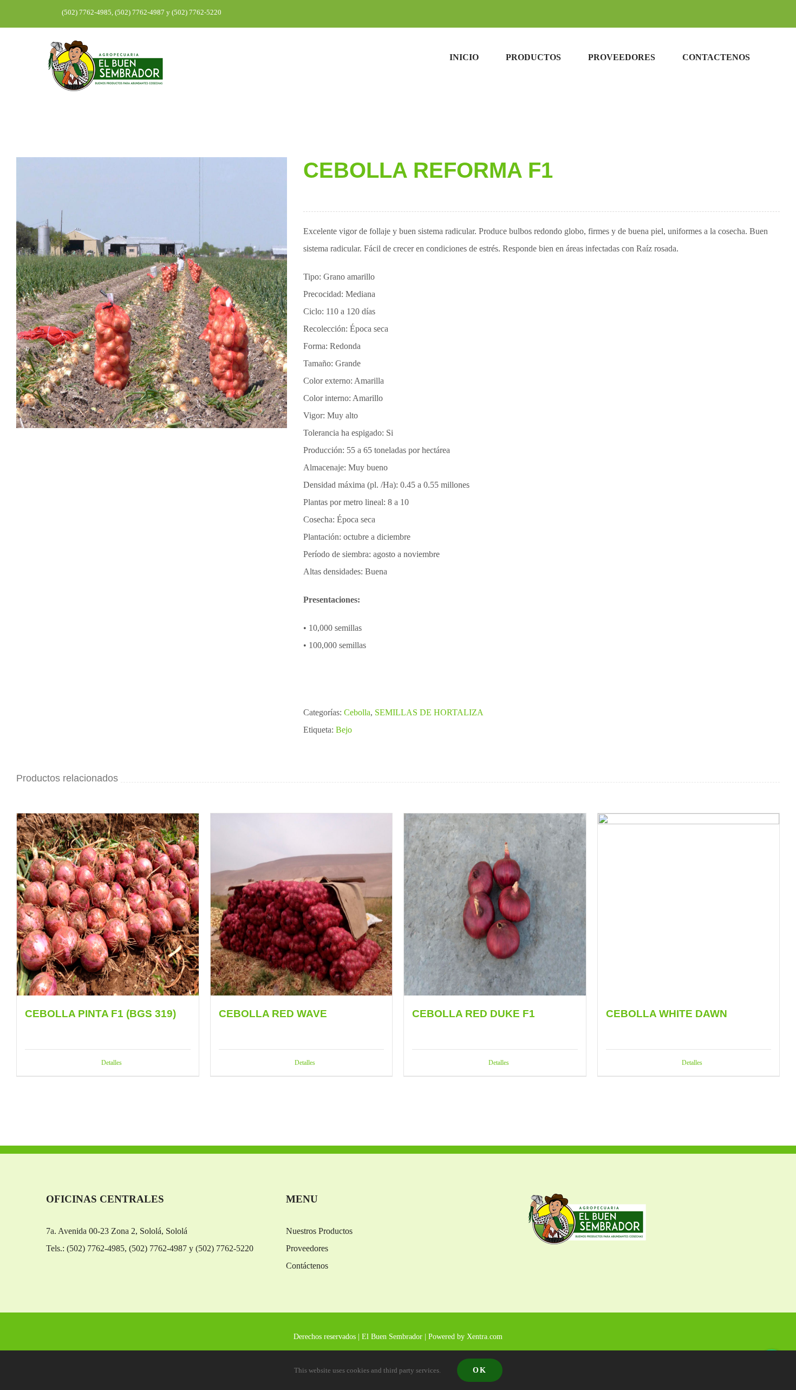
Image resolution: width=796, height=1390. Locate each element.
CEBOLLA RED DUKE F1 (473, 1013)
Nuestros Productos (319, 1231)
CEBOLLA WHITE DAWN (666, 1013)
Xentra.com (485, 1337)
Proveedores (307, 1248)
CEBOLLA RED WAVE (273, 1013)
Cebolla (357, 712)
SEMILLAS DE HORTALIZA (429, 712)
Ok (480, 1370)
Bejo (344, 729)
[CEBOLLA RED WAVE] (302, 904)
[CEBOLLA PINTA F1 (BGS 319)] (108, 904)
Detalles (111, 1062)
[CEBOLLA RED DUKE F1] (495, 904)
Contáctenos (307, 1265)
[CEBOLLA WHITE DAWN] (689, 904)
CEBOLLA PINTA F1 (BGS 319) (100, 1013)
